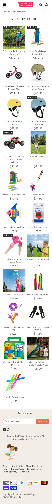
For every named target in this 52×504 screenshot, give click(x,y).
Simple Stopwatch (38, 227)
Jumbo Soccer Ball (38, 156)
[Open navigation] (4, 4)
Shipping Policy (10, 471)
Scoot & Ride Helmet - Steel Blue (38, 123)
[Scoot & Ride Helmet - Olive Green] (38, 72)
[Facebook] (4, 429)
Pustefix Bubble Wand (14, 397)
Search (6, 466)
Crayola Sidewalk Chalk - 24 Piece (14, 363)
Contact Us (17, 466)
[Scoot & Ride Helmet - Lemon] (14, 107)
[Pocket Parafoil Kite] (14, 280)
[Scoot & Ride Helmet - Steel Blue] (38, 107)
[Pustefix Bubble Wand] (14, 383)
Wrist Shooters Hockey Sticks (38, 328)
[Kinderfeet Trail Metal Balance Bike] (14, 72)
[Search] (40, 4)
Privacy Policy (17, 469)
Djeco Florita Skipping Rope (14, 328)
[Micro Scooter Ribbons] (38, 280)
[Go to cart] (46, 4)
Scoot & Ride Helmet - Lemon (14, 123)
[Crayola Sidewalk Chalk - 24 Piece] (14, 348)
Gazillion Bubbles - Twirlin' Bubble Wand (38, 363)
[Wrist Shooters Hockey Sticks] (38, 313)
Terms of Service (35, 469)
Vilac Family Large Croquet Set (38, 53)
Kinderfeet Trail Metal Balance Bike (14, 88)
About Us (30, 466)
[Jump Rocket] (38, 180)
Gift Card (24, 471)
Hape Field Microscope (14, 194)
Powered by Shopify (12, 497)
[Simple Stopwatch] (38, 213)
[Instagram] (8, 429)
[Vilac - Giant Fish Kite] (14, 213)
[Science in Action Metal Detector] (14, 37)
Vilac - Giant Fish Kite (14, 227)
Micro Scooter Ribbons (38, 294)
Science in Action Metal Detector (14, 53)
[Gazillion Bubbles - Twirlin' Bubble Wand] (38, 348)
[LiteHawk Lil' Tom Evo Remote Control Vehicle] (14, 142)
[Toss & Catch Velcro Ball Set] (38, 245)
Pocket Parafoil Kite (14, 294)
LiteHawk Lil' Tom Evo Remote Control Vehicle (14, 159)
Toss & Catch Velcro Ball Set (38, 261)
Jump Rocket (38, 194)
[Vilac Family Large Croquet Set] (38, 37)
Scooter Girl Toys (27, 494)
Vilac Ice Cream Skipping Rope (14, 261)
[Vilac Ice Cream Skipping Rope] (14, 245)
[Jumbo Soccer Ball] (38, 142)
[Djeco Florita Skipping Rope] (14, 313)
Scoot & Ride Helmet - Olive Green (38, 88)
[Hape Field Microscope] (14, 180)
